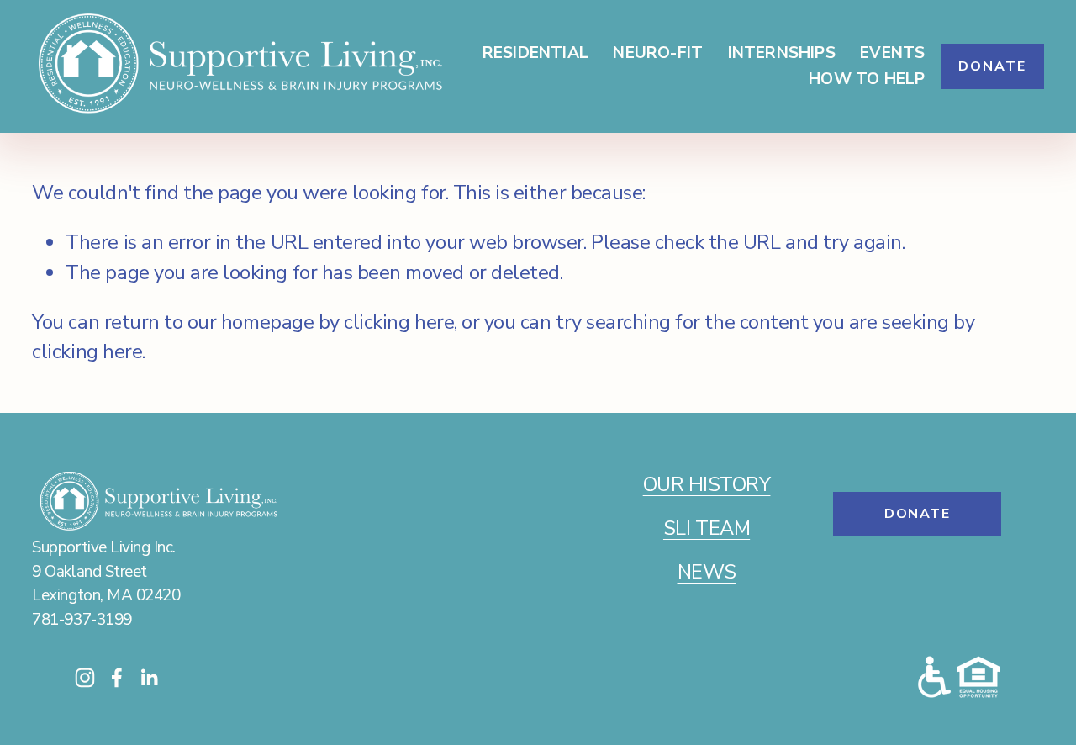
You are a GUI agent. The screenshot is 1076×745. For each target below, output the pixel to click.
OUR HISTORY (707, 484)
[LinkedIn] (149, 678)
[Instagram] (85, 678)
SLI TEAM (706, 528)
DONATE (992, 66)
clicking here (399, 322)
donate (917, 514)
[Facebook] (117, 678)
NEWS (707, 571)
